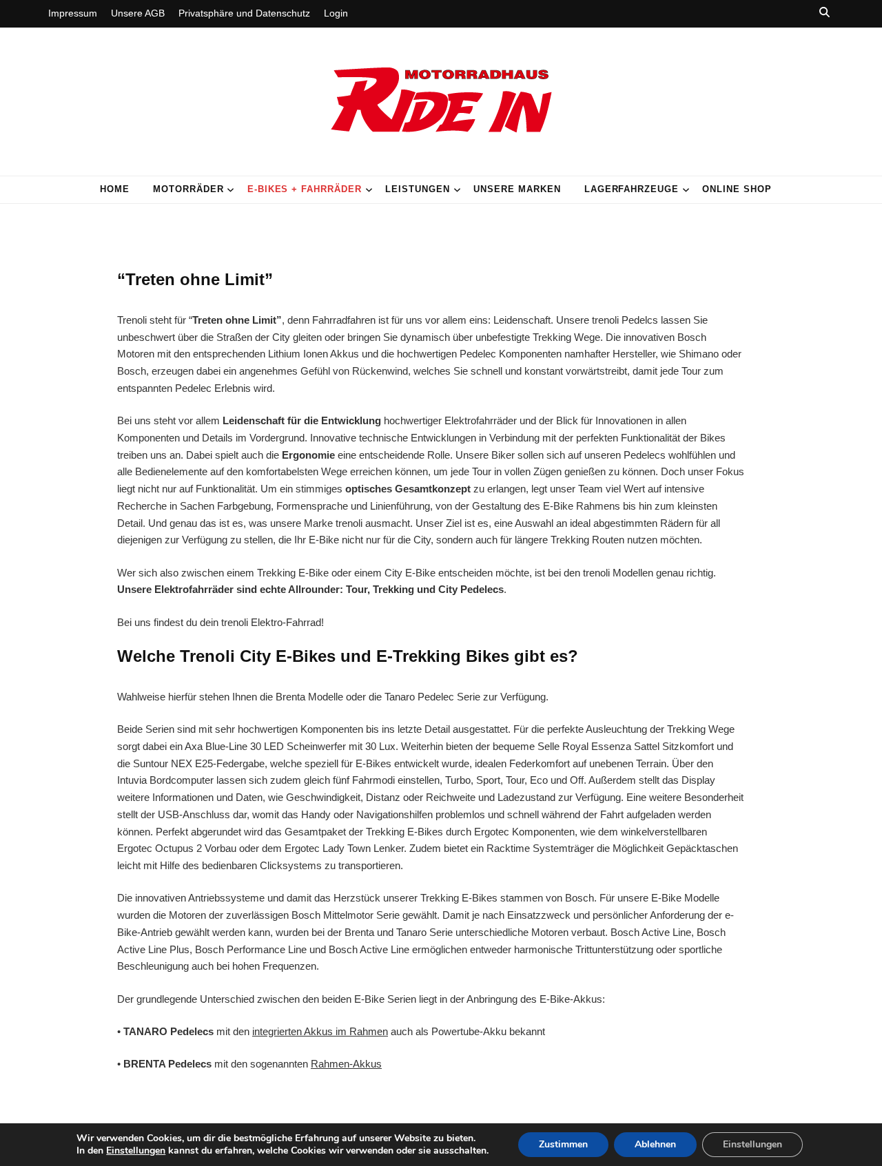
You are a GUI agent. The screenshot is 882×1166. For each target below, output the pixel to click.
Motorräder (188, 189)
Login (336, 13)
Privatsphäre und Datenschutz (244, 13)
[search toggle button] (824, 12)
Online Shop (737, 189)
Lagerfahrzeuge (631, 189)
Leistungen (417, 189)
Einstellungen (135, 1151)
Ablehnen (655, 1144)
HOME (115, 189)
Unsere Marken (517, 189)
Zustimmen (563, 1144)
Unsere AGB (138, 13)
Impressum (72, 13)
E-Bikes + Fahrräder (304, 189)
